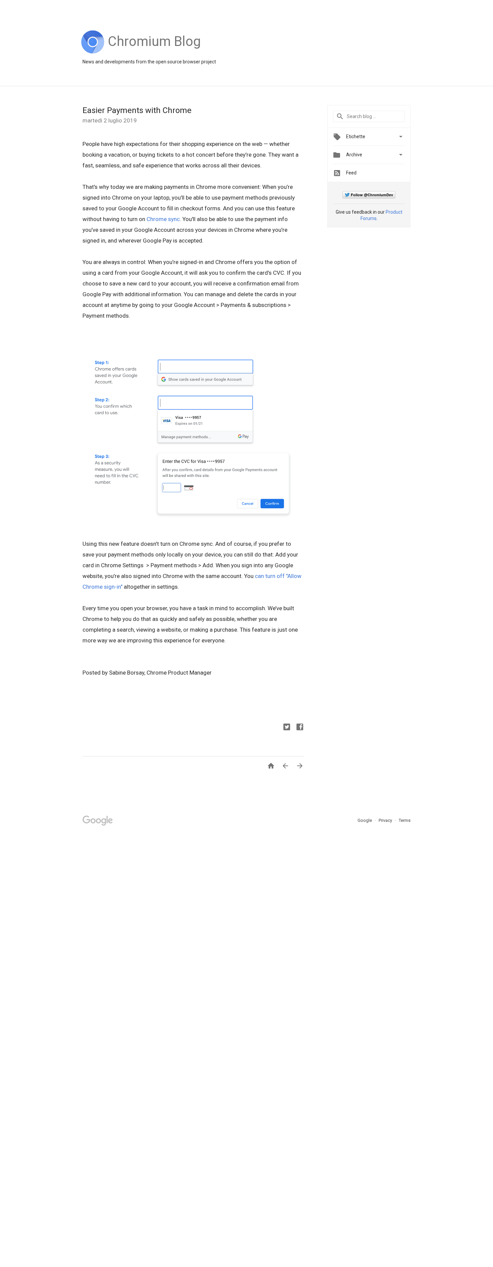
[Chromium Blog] (154, 52)
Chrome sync (163, 219)
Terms (404, 820)
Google (365, 820)
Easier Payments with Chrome (137, 110)
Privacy (386, 820)
